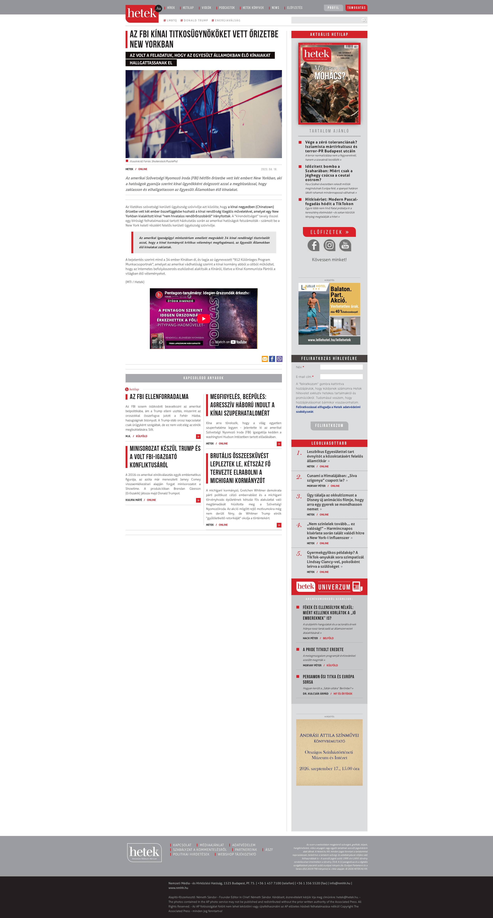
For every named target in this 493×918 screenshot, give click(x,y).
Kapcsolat (182, 845)
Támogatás (356, 8)
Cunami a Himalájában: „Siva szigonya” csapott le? (332, 478)
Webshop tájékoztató (237, 854)
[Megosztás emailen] (265, 359)
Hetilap (188, 8)
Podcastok (227, 8)
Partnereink (246, 850)
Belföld (328, 638)
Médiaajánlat (212, 845)
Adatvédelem (244, 845)
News (275, 8)
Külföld (141, 436)
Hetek (129, 169)
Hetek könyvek (253, 8)
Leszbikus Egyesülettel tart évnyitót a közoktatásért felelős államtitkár (335, 456)
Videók (206, 8)
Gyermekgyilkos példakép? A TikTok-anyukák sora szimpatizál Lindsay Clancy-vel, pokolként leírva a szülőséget (335, 559)
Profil (333, 8)
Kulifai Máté (134, 499)
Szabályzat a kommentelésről (200, 850)
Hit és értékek (343, 693)
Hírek (171, 8)
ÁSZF (269, 850)
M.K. (128, 436)
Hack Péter (310, 638)
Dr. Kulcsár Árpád (316, 693)
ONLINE (142, 169)
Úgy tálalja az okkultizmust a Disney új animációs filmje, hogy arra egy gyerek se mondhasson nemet (335, 502)
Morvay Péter (316, 485)
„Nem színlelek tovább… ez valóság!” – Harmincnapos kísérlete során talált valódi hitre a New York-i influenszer (335, 530)
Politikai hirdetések (191, 854)
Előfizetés (295, 8)
